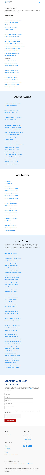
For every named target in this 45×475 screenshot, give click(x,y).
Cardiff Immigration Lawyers (10, 63)
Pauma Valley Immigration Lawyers (12, 327)
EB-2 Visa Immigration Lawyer (11, 190)
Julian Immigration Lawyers (10, 301)
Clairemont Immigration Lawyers (11, 277)
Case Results (7, 448)
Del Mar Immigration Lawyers (11, 279)
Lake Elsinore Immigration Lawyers (12, 308)
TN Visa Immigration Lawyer (10, 225)
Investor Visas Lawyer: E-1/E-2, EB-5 (12, 39)
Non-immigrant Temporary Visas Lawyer (13, 34)
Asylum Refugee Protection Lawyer (12, 48)
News (5, 451)
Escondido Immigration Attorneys (11, 454)
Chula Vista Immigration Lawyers (11, 274)
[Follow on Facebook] (24, 446)
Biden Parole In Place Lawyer (10, 112)
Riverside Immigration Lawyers (11, 346)
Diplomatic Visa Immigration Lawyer (12, 127)
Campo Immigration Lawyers (11, 265)
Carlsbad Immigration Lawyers (11, 65)
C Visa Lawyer (7, 186)
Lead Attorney (7, 449)
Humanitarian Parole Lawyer (10, 141)
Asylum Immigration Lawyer (10, 17)
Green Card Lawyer (8, 29)
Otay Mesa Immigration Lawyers (11, 75)
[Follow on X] (26, 446)
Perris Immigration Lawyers (10, 330)
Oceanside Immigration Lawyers (11, 72)
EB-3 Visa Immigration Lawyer (11, 193)
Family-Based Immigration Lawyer (12, 134)
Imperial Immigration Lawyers (11, 297)
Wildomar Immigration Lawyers (11, 367)
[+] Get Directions (27, 439)
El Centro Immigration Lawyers (11, 282)
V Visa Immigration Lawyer (10, 230)
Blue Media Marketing (29, 463)
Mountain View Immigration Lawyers (12, 318)
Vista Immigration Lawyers (10, 86)
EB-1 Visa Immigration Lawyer (11, 188)
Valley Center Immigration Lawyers (12, 360)
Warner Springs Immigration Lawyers (12, 365)
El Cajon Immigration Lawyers (11, 286)
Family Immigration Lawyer (10, 27)
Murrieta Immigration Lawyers (11, 316)
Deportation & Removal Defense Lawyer (13, 43)
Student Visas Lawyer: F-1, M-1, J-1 (11, 161)
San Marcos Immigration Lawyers (11, 84)
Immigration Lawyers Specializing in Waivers (14, 46)
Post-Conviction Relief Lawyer (11, 22)
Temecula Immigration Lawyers (11, 357)
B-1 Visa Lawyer (7, 181)
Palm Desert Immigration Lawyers (12, 323)
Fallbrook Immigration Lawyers (11, 70)
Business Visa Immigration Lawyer (12, 36)
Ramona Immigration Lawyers (11, 79)
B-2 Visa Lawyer (8, 183)
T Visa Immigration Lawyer (10, 223)
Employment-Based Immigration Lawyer (13, 132)
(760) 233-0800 (29, 388)
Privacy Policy (7, 460)
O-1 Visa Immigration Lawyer (10, 210)
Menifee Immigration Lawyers (11, 313)
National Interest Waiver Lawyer (11, 149)
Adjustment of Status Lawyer (11, 50)
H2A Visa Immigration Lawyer (11, 195)
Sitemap (12, 460)
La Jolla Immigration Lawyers (11, 306)
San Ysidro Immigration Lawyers (11, 350)
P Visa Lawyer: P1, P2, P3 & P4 (11, 212)
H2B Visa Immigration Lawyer (11, 198)
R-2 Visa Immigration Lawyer (10, 218)
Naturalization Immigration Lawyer (12, 41)
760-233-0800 (7, 434)
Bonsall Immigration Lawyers (11, 260)
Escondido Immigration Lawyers (11, 60)
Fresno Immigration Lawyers (10, 291)
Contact (6, 452)
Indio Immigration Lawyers (10, 299)
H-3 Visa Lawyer (8, 201)
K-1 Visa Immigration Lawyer (10, 208)
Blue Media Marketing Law (18, 463)
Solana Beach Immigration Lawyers (12, 355)
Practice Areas (7, 446)
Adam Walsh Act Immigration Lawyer (12, 103)
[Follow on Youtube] (31, 446)
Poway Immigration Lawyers (10, 77)
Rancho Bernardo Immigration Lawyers (13, 338)
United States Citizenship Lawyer (11, 53)
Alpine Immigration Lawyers (10, 253)
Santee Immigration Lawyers (10, 353)
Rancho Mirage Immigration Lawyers (12, 341)
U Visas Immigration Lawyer (10, 31)
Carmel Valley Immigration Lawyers (12, 267)
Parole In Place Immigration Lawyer (12, 156)
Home (5, 445)
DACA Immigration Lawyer (10, 24)
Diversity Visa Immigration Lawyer (12, 129)
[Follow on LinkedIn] (29, 446)
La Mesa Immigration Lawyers (11, 304)
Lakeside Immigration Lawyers (11, 311)
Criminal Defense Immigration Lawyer (12, 20)
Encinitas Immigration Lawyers (11, 67)
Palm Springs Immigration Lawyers (12, 325)
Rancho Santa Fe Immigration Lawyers (13, 82)
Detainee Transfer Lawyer (10, 122)
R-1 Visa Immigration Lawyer (10, 216)
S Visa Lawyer (7, 220)
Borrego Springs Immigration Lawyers (12, 258)
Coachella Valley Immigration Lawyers (12, 272)
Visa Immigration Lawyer (10, 55)
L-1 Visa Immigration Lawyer (10, 203)
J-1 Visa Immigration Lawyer (10, 205)
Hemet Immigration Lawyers (10, 293)
